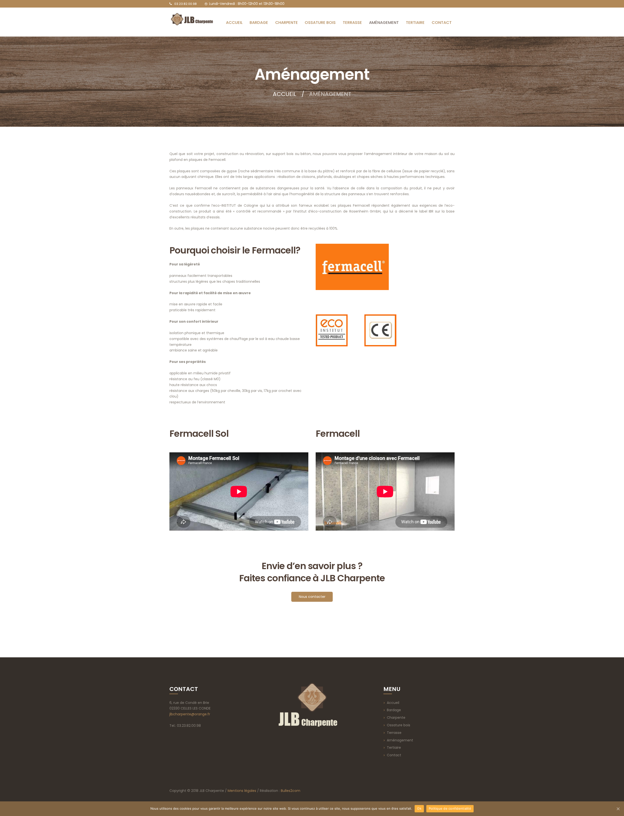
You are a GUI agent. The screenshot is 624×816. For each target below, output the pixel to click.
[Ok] (617, 808)
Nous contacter (312, 596)
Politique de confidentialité (450, 808)
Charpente (396, 717)
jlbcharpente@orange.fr (189, 714)
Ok (419, 808)
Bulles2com (290, 790)
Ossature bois (398, 725)
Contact (394, 755)
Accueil (284, 94)
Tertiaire (394, 747)
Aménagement (400, 740)
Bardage (394, 710)
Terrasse (394, 732)
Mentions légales (242, 790)
